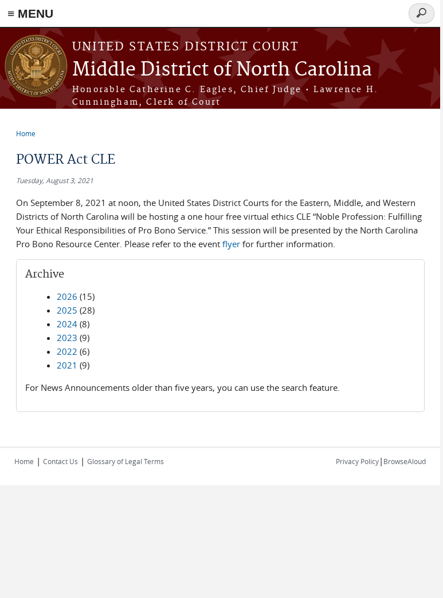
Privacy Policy (357, 461)
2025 (67, 310)
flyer (231, 244)
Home (26, 133)
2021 (67, 365)
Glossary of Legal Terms (125, 461)
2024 (67, 324)
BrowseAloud (404, 461)
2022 (67, 351)
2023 (67, 337)
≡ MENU (30, 13)
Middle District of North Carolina (222, 70)
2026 (67, 296)
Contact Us (60, 461)
